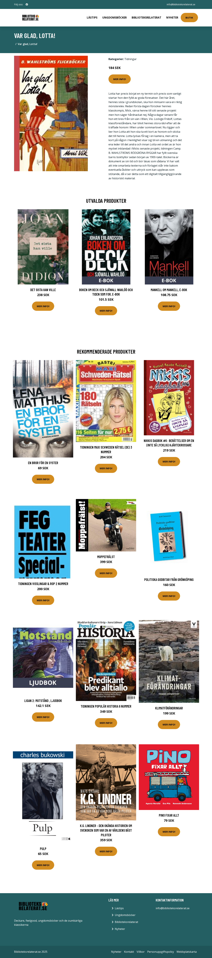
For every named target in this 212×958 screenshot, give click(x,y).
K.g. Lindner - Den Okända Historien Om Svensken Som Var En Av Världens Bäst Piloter (106, 830)
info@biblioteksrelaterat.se (181, 4)
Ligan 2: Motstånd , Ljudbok (43, 700)
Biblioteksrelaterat (146, 17)
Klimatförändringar (169, 708)
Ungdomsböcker (114, 17)
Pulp (43, 849)
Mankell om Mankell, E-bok (169, 290)
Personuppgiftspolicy (160, 952)
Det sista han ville (43, 290)
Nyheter (172, 17)
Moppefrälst (106, 557)
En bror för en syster (43, 463)
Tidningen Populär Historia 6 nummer (106, 706)
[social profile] (26, 4)
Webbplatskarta (187, 952)
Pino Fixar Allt (169, 815)
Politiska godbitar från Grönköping (169, 579)
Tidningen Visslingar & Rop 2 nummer (43, 584)
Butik (189, 17)
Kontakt (129, 952)
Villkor (141, 952)
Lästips (92, 17)
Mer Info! (119, 79)
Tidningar (130, 59)
